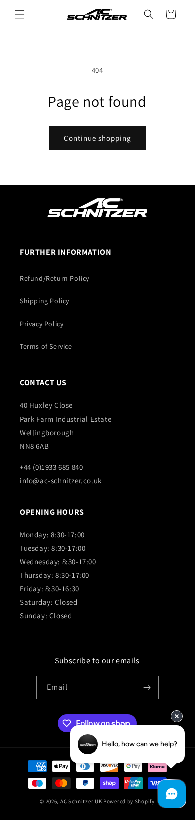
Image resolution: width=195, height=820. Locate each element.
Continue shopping (98, 138)
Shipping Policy (45, 300)
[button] (20, 14)
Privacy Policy (42, 323)
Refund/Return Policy (55, 278)
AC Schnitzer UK (81, 801)
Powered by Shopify (129, 801)
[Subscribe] (147, 687)
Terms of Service (46, 346)
